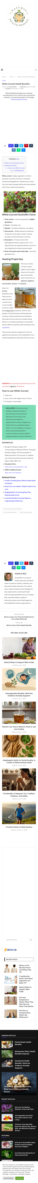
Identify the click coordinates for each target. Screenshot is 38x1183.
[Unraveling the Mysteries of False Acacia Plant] (7, 1154)
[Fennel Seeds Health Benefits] (7, 1044)
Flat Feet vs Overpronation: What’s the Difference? (25, 1014)
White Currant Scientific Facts (13, 163)
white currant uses (26, 512)
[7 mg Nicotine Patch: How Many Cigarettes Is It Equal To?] (10, 979)
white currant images (9, 512)
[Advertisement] (19, 48)
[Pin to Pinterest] (26, 145)
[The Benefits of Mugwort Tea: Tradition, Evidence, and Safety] (19, 779)
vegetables (6, 327)
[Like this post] (11, 145)
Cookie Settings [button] (8, 1178)
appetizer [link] (24, 281)
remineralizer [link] (6, 283)
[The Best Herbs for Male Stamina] (19, 813)
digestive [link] (31, 281)
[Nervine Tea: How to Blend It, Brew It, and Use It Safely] (19, 713)
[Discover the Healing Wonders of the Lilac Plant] (7, 1108)
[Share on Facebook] (16, 145)
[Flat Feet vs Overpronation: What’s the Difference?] (10, 1014)
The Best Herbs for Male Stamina (19, 827)
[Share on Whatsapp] (19, 150)
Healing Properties (10, 165)
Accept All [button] (20, 1178)
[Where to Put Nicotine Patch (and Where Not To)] (10, 968)
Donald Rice (12, 87)
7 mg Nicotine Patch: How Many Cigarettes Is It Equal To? (26, 979)
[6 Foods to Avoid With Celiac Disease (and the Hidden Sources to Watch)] (7, 1144)
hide (17, 159)
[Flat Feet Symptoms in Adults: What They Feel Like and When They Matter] (10, 1000)
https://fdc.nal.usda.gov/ (13, 473)
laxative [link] (23, 283)
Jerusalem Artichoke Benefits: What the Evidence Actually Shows (18, 1089)
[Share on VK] (14, 150)
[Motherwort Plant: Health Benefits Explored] (7, 1054)
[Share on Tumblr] (31, 145)
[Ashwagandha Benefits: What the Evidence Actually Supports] (19, 679)
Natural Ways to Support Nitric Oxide (19, 662)
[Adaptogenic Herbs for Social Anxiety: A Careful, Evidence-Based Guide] (19, 746)
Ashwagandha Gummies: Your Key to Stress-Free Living (24, 1117)
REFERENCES (17, 171)
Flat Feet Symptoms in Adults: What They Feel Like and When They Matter (26, 1002)
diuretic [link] (14, 283)
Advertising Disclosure (19, 99)
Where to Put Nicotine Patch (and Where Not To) (25, 968)
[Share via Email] (23, 150)
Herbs (11, 77)
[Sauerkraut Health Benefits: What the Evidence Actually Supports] (7, 1063)
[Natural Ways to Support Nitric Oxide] (19, 648)
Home (4, 77)
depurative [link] (10, 311)
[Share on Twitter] (21, 145)
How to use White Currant (15, 168)
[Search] (36, 70)
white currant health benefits (12, 509)
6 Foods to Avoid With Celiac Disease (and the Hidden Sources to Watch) (25, 1144)
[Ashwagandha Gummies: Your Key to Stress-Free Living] (7, 1117)
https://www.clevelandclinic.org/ (16, 467)
